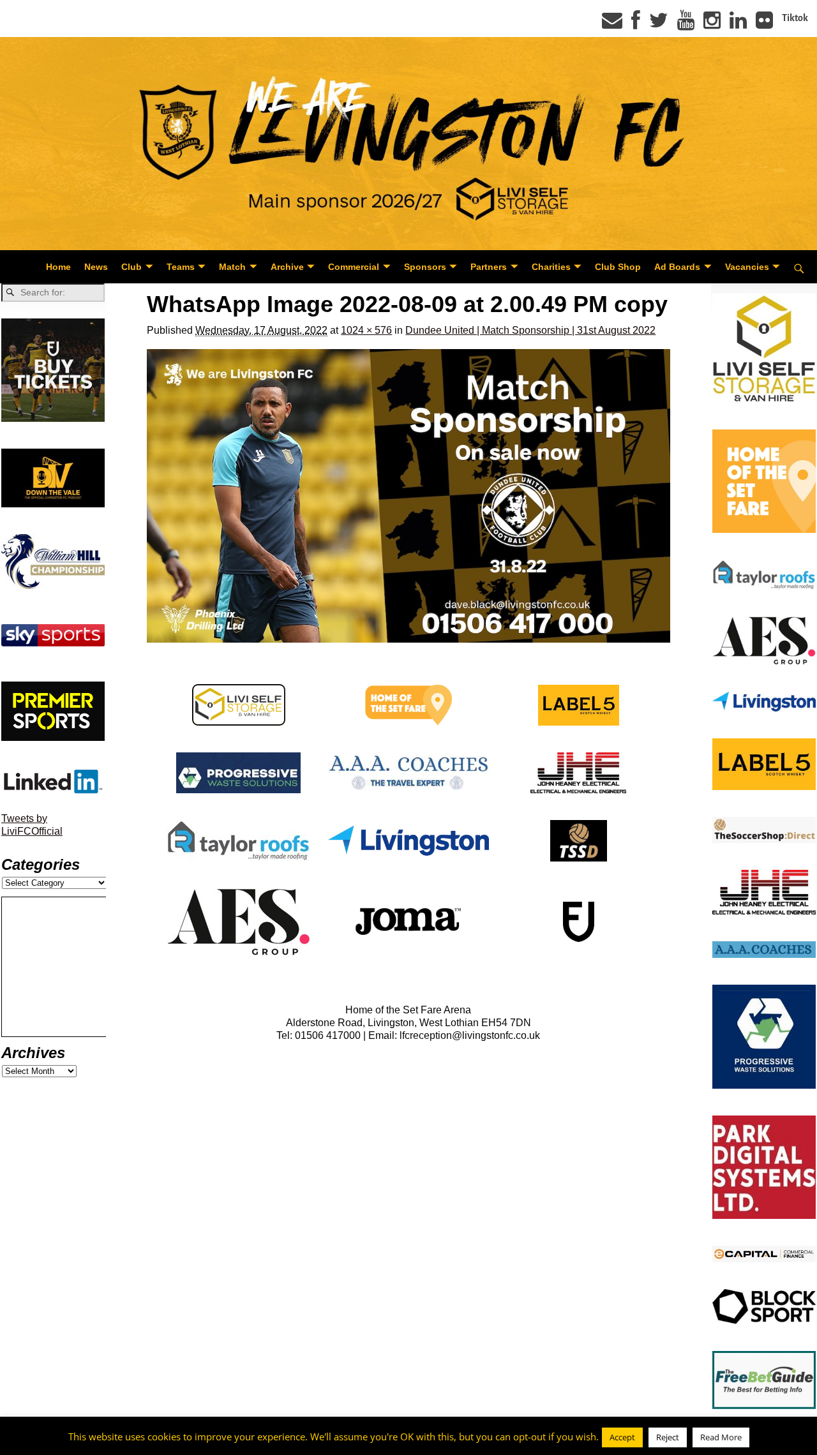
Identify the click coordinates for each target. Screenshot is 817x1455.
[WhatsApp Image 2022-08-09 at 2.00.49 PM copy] (408, 496)
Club (131, 267)
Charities (551, 267)
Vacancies (747, 267)
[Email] (612, 24)
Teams (181, 267)
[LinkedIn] (738, 24)
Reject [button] (667, 1437)
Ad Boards (677, 267)
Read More (721, 1437)
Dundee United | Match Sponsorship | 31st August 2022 (530, 330)
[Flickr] (764, 24)
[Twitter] (658, 24)
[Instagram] (712, 24)
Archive (287, 267)
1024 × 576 (366, 330)
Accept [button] (622, 1437)
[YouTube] (685, 24)
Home (58, 267)
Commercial (353, 267)
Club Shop (618, 267)
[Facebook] (635, 24)
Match (232, 267)
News (96, 267)
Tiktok (795, 18)
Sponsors (425, 267)
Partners (488, 267)
